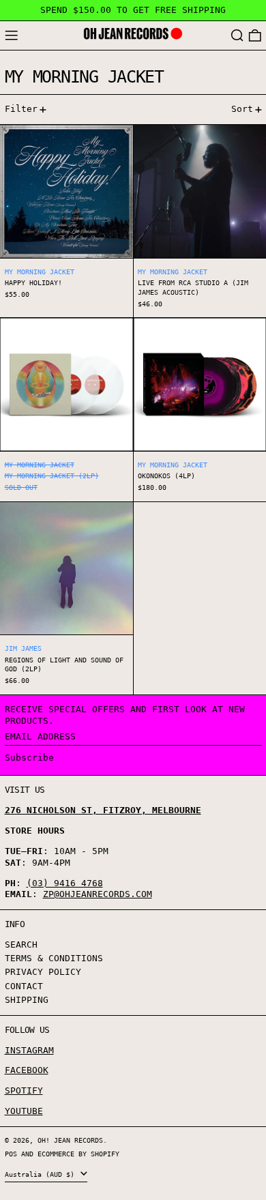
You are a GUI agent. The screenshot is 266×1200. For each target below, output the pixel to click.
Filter (21, 109)
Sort (242, 109)
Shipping (26, 1000)
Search (21, 944)
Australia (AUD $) (41, 1174)
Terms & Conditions (54, 958)
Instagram (29, 1050)
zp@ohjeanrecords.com (97, 894)
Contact (24, 986)
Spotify (24, 1090)
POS (11, 1154)
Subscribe (29, 757)
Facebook (26, 1070)
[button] (237, 36)
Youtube (24, 1111)
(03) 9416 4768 (65, 883)
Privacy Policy (43, 972)
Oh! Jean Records (70, 1140)
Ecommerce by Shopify (78, 1154)
